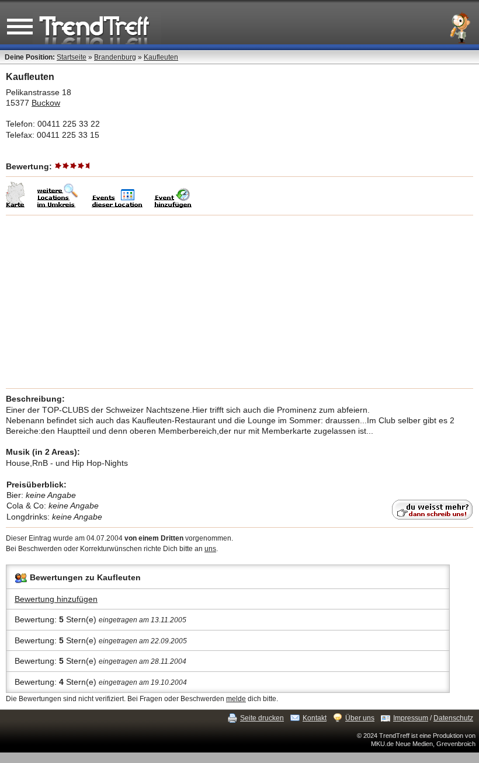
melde (236, 699)
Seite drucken (262, 718)
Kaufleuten (161, 57)
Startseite (71, 57)
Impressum (410, 718)
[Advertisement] (239, 302)
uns (210, 549)
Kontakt (315, 718)
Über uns (359, 718)
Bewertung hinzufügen (56, 599)
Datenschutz (453, 718)
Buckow (46, 102)
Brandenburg (115, 57)
